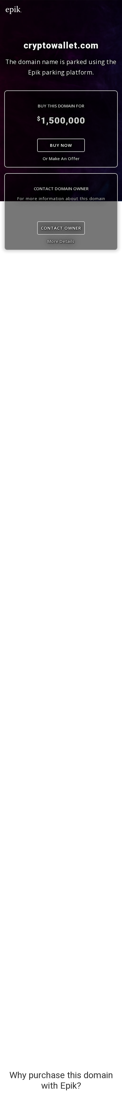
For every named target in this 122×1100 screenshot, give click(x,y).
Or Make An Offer (61, 158)
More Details (60, 241)
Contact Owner (61, 228)
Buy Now (61, 145)
